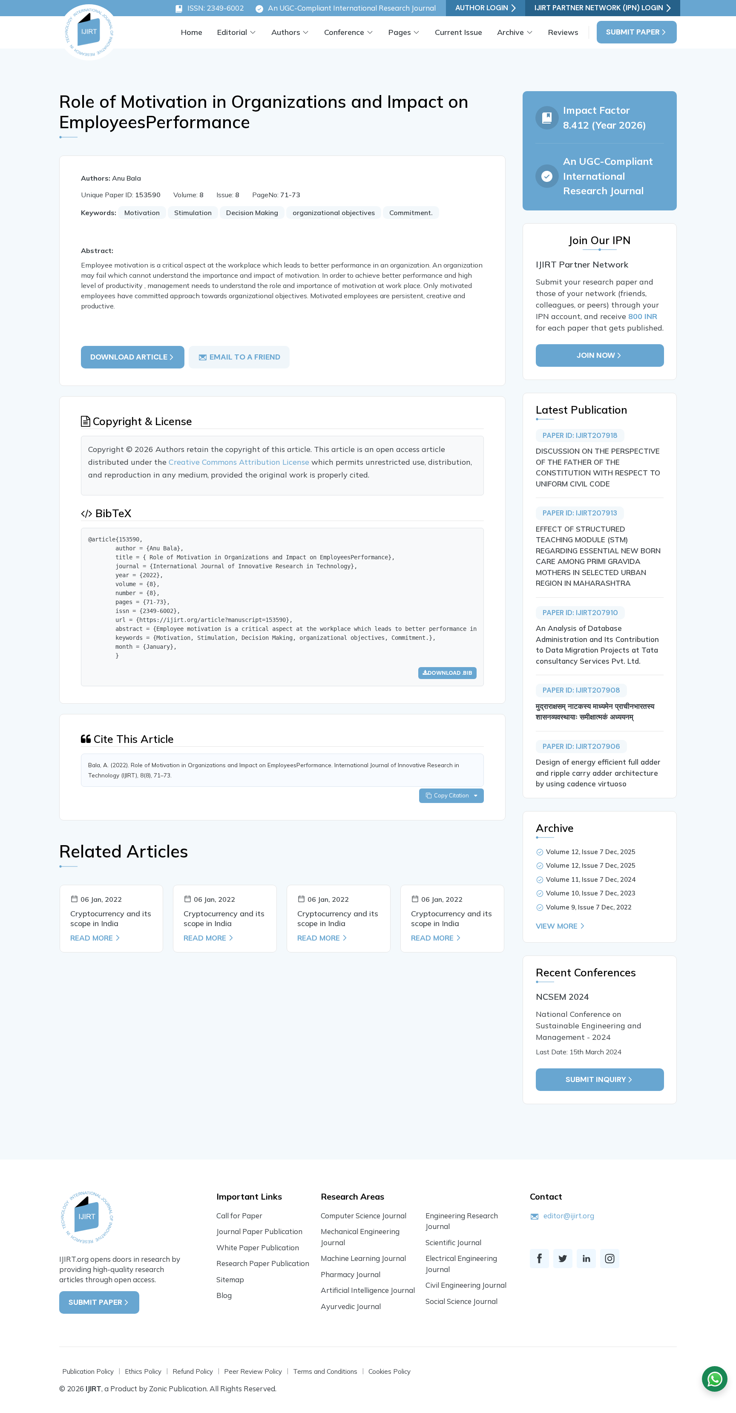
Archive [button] (510, 32)
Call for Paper (239, 1215)
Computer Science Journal (363, 1215)
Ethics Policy (143, 1371)
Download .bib (450, 672)
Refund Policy (192, 1371)
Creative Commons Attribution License (240, 462)
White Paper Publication (257, 1247)
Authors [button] (285, 32)
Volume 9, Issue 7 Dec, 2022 (589, 907)
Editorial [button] (232, 32)
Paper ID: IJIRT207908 (581, 690)
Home (191, 32)
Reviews (563, 32)
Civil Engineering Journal (466, 1285)
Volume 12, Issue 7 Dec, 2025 (590, 852)
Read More (91, 937)
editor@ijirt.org (568, 1215)
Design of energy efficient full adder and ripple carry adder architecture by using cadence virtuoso (598, 772)
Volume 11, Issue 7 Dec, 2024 (590, 879)
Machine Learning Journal (363, 1258)
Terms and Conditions (325, 1371)
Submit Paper (633, 32)
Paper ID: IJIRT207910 (580, 612)
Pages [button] (399, 32)
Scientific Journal (453, 1242)
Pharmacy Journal (350, 1274)
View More (557, 925)
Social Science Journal (461, 1301)
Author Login (481, 7)
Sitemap (230, 1279)
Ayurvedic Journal (351, 1306)
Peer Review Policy (253, 1371)
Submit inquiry (596, 1079)
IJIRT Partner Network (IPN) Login (599, 7)
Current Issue (458, 32)
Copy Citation (453, 795)
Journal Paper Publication (259, 1231)
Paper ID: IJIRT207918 (580, 435)
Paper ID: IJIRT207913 (580, 513)
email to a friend (245, 357)
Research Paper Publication (262, 1263)
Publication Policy (88, 1371)
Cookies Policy (389, 1371)
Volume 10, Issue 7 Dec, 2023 (590, 893)
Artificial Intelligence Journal (368, 1290)
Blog (224, 1295)
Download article (128, 357)
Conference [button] (344, 32)
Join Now (596, 355)
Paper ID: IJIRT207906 (581, 746)
